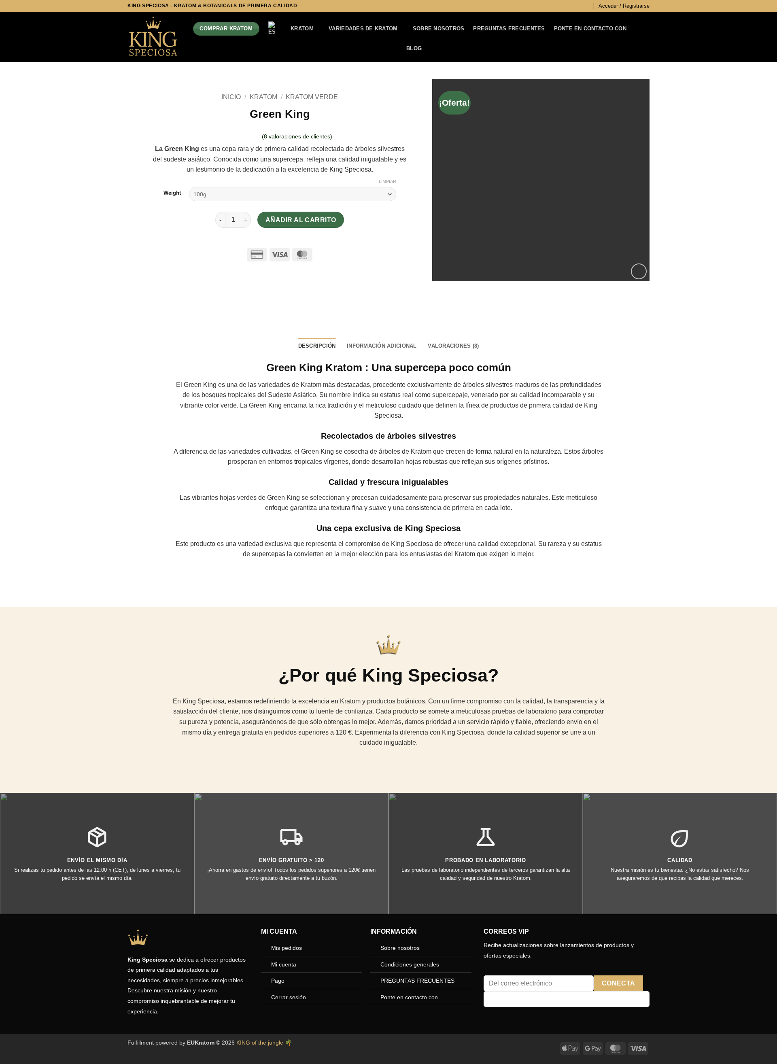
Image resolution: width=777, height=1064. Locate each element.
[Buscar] (564, 6)
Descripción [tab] (317, 346)
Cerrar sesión (288, 997)
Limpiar (387, 181)
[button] (624, 6)
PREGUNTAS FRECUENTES (509, 28)
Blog (414, 48)
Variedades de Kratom (363, 28)
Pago (277, 980)
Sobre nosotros (439, 28)
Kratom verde (312, 96)
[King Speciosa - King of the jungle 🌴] (152, 37)
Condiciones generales (409, 964)
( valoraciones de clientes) (297, 136)
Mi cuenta (283, 964)
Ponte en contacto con (590, 28)
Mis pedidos (286, 948)
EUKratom (200, 1042)
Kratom (302, 28)
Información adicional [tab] (381, 346)
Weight (172, 193)
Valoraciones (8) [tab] (453, 346)
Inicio (231, 96)
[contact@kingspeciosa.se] (585, 6)
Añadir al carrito (300, 220)
